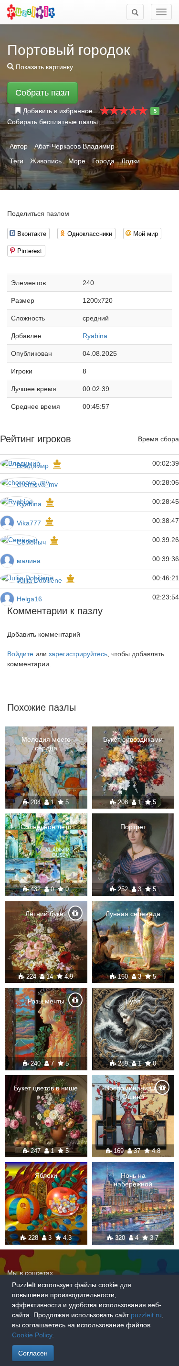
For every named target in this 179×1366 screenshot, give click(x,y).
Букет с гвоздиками (133, 739)
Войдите (20, 654)
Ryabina (95, 336)
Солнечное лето (46, 827)
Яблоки (46, 1175)
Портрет (133, 827)
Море (76, 161)
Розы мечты (46, 1001)
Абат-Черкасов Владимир (74, 146)
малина (29, 561)
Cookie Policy (32, 1335)
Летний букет (45, 914)
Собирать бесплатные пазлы (52, 122)
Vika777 (29, 523)
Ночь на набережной (133, 1180)
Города (103, 161)
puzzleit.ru (146, 1315)
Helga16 (29, 599)
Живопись (46, 161)
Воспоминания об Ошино (133, 1092)
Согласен (33, 1353)
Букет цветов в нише (46, 1088)
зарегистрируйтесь (78, 654)
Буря (133, 1001)
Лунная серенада (132, 914)
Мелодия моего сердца (46, 744)
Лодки (130, 161)
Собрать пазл (42, 92)
